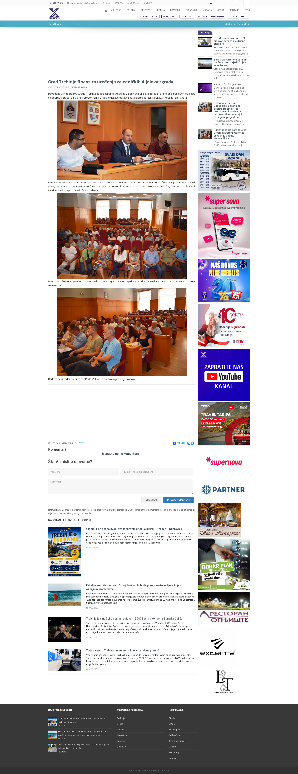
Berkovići (121, 746)
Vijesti (144, 16)
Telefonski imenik (177, 741)
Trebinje (121, 718)
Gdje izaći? (187, 16)
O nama (172, 746)
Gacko (120, 729)
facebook (240, 3)
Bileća (120, 724)
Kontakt (173, 758)
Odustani (151, 500)
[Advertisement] (122, 54)
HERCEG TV (229, 24)
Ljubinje (121, 741)
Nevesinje (122, 735)
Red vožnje (174, 735)
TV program (169, 16)
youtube (226, 3)
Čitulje (233, 16)
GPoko (245, 16)
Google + (219, 3)
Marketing (174, 752)
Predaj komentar (178, 500)
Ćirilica (211, 3)
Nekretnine (217, 16)
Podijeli (180, 443)
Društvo (79, 443)
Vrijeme (202, 16)
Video (155, 16)
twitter (233, 3)
